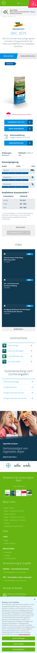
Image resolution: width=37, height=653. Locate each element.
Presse (6, 523)
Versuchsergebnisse (16, 129)
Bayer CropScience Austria (14, 517)
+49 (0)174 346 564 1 (17, 596)
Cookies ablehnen (18, 644)
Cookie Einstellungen (18, 638)
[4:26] (18, 280)
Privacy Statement (24, 634)
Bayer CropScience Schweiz (15, 520)
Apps (6, 540)
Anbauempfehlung (28, 56)
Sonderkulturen (10, 558)
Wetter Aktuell (9, 543)
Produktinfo (8, 56)
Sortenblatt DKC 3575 (16, 122)
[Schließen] (1, 11)
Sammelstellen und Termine (15, 572)
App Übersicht (19, 486)
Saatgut (7, 555)
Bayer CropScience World (14, 511)
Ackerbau (8, 552)
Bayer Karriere (9, 514)
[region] (18, 625)
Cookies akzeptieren (18, 649)
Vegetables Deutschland (13, 526)
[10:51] (18, 306)
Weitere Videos (18, 329)
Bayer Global (9, 508)
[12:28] (18, 254)
